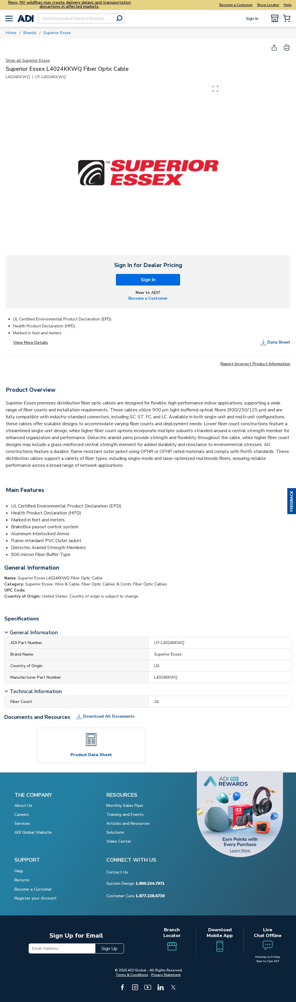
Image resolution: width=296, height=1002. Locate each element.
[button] (291, 501)
